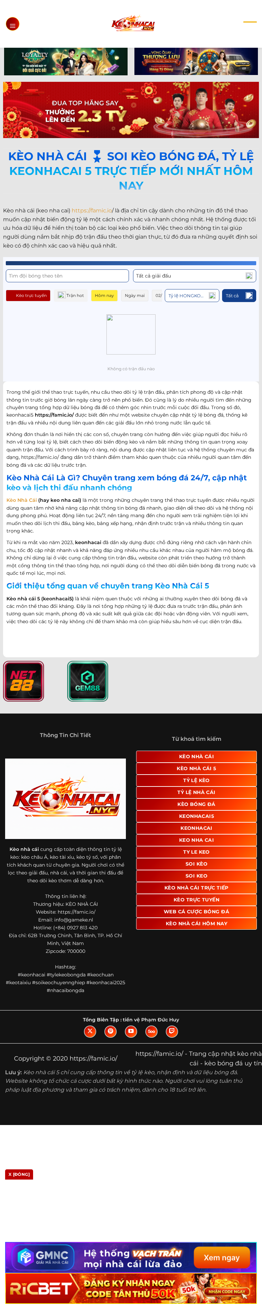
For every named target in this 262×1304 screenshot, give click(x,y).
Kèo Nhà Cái (21, 500)
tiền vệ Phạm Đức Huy (151, 1020)
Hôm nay (104, 295)
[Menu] (12, 24)
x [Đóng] (19, 1174)
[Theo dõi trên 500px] (151, 1031)
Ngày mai (135, 295)
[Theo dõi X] (90, 1031)
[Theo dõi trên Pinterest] (110, 1031)
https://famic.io (92, 210)
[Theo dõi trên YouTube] (131, 1031)
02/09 (161, 295)
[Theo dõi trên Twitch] (172, 1031)
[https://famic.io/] (132, 24)
